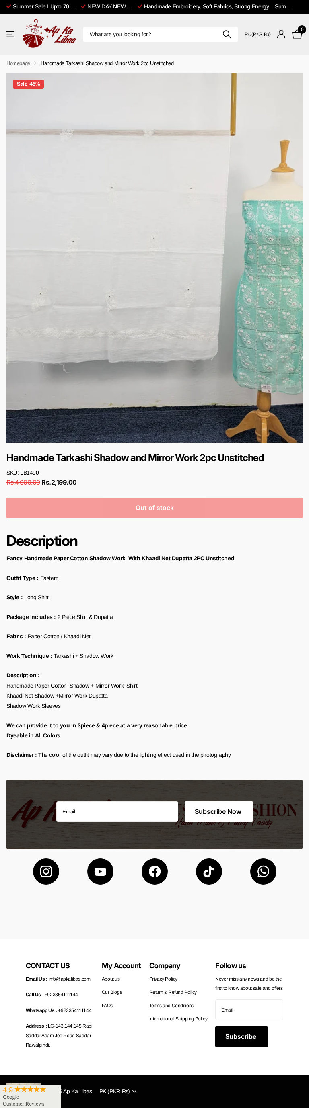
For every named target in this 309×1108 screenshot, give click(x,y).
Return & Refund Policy (173, 992)
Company (165, 965)
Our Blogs (112, 992)
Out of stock (155, 508)
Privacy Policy (163, 979)
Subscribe (241, 1036)
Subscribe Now (219, 811)
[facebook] (155, 871)
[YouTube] (100, 871)
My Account (121, 965)
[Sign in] (281, 34)
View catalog (11, 34)
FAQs (107, 1005)
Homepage (18, 63)
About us (111, 979)
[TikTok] (209, 871)
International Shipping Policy (178, 1019)
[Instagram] (46, 871)
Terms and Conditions (171, 1005)
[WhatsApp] (263, 871)
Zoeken (227, 34)
